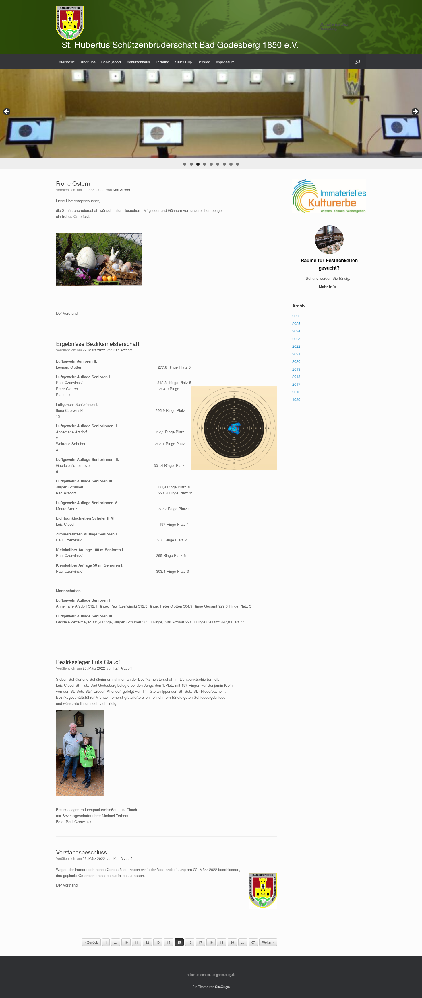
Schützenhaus (138, 61)
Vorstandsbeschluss (81, 852)
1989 (296, 399)
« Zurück (91, 942)
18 (211, 942)
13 (158, 942)
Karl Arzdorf (122, 189)
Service (204, 61)
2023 (296, 338)
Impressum (225, 61)
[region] (211, 119)
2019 (296, 369)
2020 (296, 361)
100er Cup (183, 61)
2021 (296, 354)
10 (126, 942)
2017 (296, 384)
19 (221, 942)
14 (168, 942)
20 (232, 942)
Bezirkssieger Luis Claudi (88, 661)
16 (189, 942)
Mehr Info (328, 286)
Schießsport (111, 61)
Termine (162, 61)
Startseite (67, 61)
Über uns (88, 61)
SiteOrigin (222, 986)
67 (253, 942)
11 (136, 942)
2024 (296, 331)
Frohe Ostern (73, 183)
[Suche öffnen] (357, 61)
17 (200, 942)
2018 (296, 376)
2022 (296, 346)
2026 (296, 315)
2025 (296, 323)
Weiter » (268, 942)
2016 (296, 391)
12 (147, 942)
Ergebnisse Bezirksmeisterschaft (98, 343)
